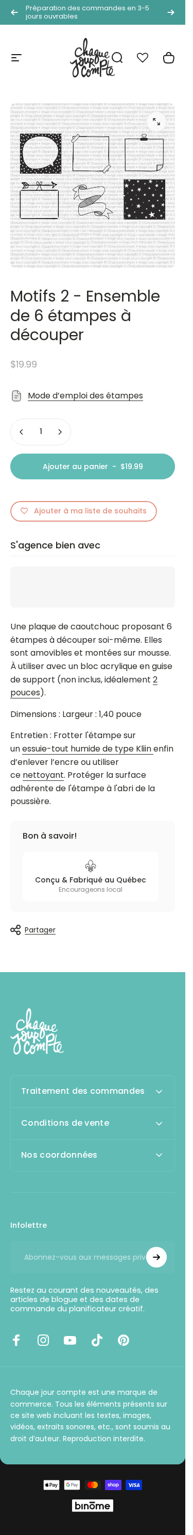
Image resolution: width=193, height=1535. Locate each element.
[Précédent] (14, 12)
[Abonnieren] (156, 1257)
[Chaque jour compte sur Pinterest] (123, 1340)
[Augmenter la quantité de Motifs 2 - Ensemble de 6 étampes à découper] (60, 432)
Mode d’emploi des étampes (85, 396)
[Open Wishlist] (148, 57)
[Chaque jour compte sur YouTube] (70, 1340)
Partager (40, 930)
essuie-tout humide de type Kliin (86, 749)
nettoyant (43, 775)
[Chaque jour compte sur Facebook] (16, 1340)
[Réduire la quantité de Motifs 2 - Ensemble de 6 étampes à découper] (21, 432)
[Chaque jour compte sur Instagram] (43, 1340)
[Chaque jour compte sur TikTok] (97, 1340)
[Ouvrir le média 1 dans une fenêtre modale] (156, 121)
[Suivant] (171, 12)
